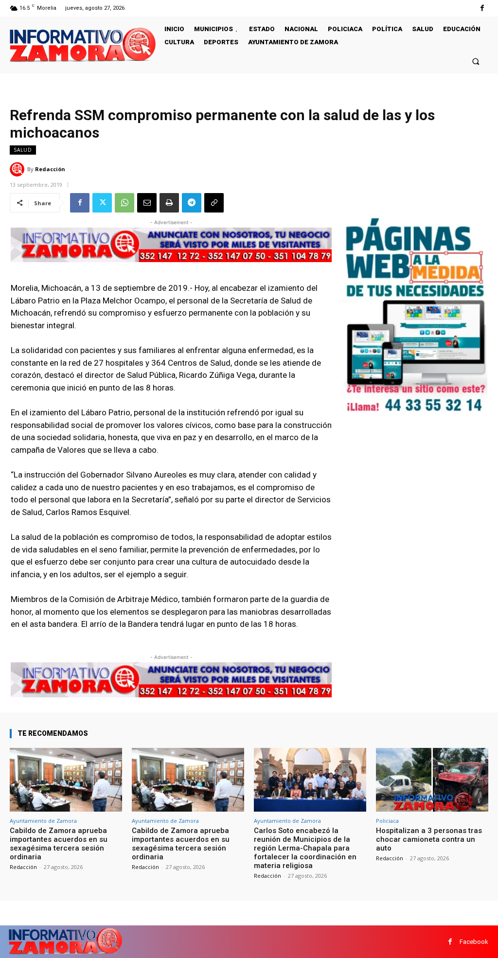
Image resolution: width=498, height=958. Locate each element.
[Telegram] (191, 203)
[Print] (169, 203)
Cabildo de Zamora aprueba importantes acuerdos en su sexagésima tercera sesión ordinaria (58, 843)
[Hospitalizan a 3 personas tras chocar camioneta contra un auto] (432, 780)
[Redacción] (18, 169)
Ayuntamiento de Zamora (43, 820)
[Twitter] (102, 203)
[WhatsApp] (124, 203)
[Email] (147, 203)
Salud (23, 149)
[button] (475, 61)
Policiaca (387, 820)
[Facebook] (482, 8)
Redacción (50, 169)
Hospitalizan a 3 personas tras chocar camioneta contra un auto (429, 839)
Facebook (474, 941)
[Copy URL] (214, 203)
